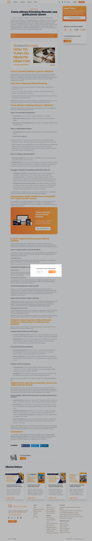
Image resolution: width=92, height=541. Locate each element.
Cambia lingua (52, 271)
